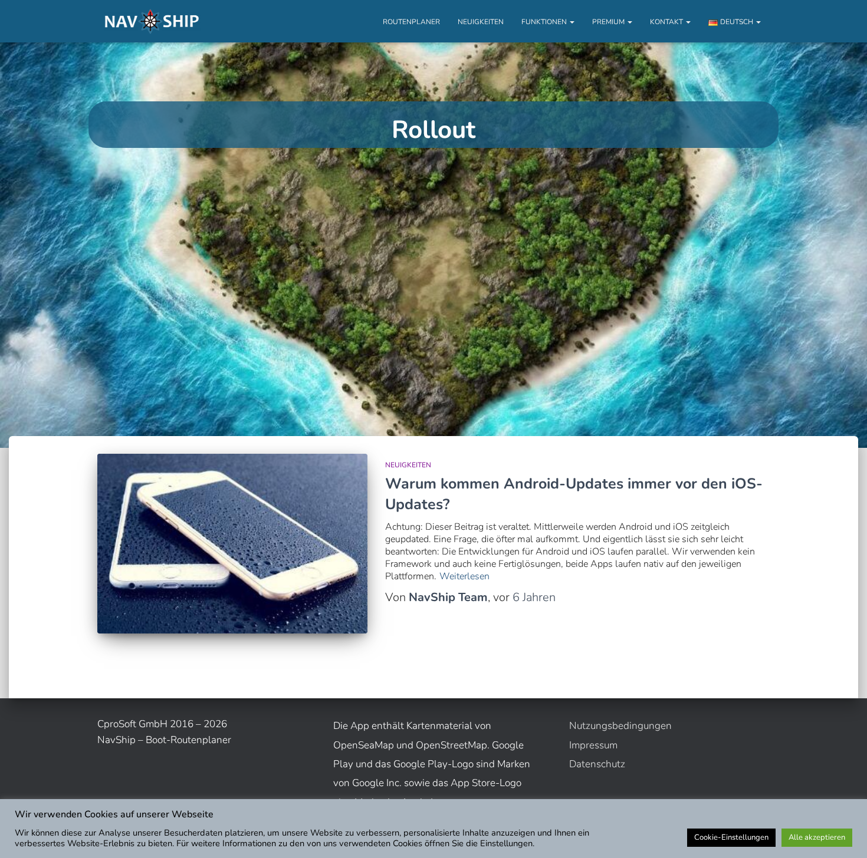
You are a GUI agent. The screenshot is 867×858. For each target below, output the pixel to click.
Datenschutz (597, 764)
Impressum (593, 745)
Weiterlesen (464, 576)
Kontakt (667, 22)
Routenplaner (411, 22)
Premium (609, 22)
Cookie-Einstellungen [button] (731, 837)
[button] (571, 22)
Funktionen (545, 22)
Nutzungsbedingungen (620, 725)
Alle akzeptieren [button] (817, 837)
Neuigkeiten (481, 22)
